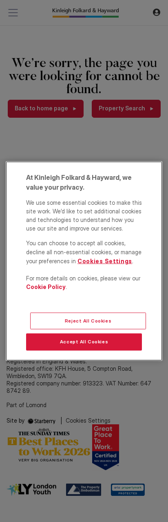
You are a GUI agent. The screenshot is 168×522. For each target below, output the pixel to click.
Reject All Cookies (88, 320)
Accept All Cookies (84, 342)
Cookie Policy (46, 286)
